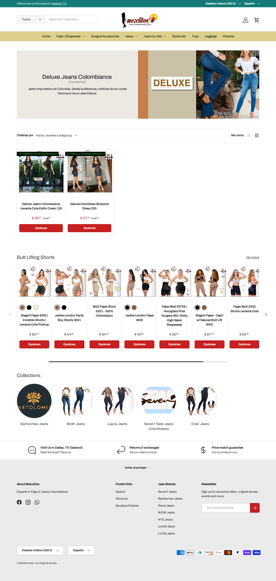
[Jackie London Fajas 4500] (139, 283)
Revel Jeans (166, 505)
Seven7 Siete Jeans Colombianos (159, 426)
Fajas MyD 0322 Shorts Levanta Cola (244, 309)
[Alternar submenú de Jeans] (136, 36)
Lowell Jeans (166, 526)
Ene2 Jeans (200, 424)
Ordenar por (25, 135)
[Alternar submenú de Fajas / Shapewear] (83, 36)
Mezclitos (29, 563)
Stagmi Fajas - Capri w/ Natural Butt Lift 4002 (209, 320)
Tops (195, 36)
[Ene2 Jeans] (200, 401)
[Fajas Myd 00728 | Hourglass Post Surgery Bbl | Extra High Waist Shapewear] (174, 283)
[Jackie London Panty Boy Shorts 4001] (69, 283)
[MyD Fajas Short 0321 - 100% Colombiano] (104, 283)
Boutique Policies (127, 505)
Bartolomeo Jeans (34, 424)
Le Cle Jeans (166, 533)
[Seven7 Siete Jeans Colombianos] (158, 401)
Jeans (129, 36)
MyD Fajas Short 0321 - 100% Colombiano (104, 311)
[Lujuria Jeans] (117, 401)
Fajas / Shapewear (68, 36)
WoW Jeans (76, 424)
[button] (256, 20)
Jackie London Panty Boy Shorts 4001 (69, 318)
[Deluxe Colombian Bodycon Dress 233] (89, 173)
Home (46, 36)
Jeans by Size (153, 36)
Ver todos (252, 257)
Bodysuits (179, 36)
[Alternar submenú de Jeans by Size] (164, 36)
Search (120, 491)
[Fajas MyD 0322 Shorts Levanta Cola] (244, 283)
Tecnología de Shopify (46, 563)
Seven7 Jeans (167, 491)
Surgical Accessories (105, 36)
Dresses (228, 36)
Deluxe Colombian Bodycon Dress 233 (89, 206)
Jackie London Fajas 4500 (139, 318)
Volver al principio (136, 467)
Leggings (211, 36)
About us (122, 498)
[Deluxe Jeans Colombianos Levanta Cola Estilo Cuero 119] (41, 173)
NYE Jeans (165, 519)
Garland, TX (59, 3)
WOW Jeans (166, 512)
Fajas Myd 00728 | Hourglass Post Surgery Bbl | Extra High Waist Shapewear (174, 315)
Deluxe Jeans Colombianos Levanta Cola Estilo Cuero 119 (41, 206)
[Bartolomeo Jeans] (34, 401)
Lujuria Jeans (117, 424)
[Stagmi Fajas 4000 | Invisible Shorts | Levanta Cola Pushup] (34, 283)
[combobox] (57, 19)
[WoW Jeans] (75, 401)
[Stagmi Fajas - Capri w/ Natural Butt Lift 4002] (209, 283)
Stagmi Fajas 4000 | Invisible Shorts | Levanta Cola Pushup (34, 320)
